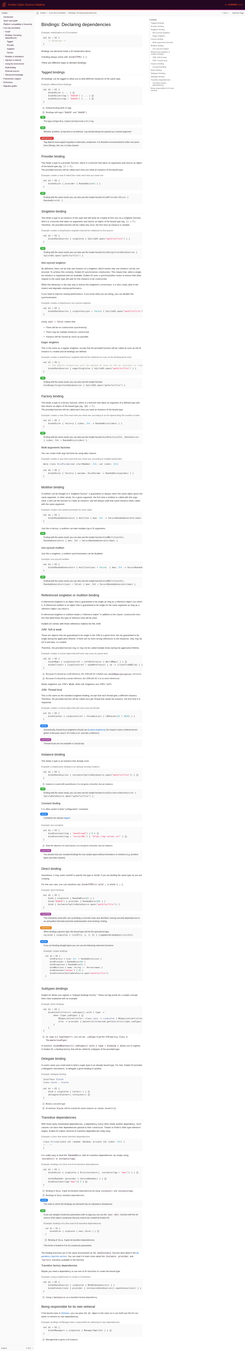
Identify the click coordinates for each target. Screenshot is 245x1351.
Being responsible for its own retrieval (162, 89)
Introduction (8, 17)
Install (7, 31)
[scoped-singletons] (96, 730)
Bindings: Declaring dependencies (83, 13)
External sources (12, 71)
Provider (10, 45)
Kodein (5, 13)
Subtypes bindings (158, 73)
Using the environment (14, 64)
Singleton (11, 49)
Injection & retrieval (13, 60)
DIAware (65, 1313)
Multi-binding (10, 67)
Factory (10, 52)
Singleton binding (158, 30)
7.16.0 (224, 13)
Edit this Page (238, 13)
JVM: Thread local (159, 61)
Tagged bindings (157, 23)
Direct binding (156, 70)
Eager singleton (158, 36)
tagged (67, 818)
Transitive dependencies (160, 80)
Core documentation (11, 28)
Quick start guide (10, 20)
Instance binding (157, 64)
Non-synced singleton (161, 33)
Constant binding (159, 67)
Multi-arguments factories (162, 42)
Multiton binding (157, 46)
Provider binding (157, 26)
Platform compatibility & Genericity (17, 24)
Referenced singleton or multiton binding (160, 53)
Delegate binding (157, 77)
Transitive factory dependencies (159, 84)
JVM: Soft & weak (159, 57)
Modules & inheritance (14, 56)
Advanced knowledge (14, 75)
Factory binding (157, 39)
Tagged (10, 41)
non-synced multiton (160, 49)
